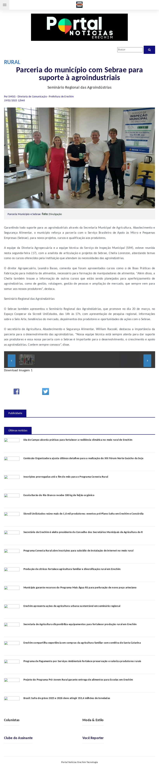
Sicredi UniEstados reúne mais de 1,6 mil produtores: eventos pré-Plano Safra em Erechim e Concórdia (83, 513)
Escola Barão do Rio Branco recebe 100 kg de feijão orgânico (58, 495)
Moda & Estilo (93, 720)
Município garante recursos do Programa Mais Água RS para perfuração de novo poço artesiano (80, 587)
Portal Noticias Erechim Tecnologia (79, 762)
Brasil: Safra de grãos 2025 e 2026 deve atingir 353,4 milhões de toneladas (66, 698)
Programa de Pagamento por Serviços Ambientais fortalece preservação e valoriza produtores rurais (82, 661)
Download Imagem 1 (18, 370)
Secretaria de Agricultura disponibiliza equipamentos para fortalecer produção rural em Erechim (80, 624)
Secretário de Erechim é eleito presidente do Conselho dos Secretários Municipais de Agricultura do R (83, 532)
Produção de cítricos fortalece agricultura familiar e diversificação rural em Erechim (72, 569)
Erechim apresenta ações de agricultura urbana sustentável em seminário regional (71, 606)
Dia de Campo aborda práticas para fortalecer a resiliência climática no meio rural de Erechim (77, 440)
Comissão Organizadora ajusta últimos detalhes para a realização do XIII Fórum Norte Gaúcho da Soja (83, 458)
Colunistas (12, 720)
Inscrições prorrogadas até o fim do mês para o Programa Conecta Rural (65, 476)
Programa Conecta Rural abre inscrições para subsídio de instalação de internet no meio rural (78, 550)
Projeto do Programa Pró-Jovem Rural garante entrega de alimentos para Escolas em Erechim (78, 679)
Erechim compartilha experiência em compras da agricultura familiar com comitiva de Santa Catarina (82, 642)
